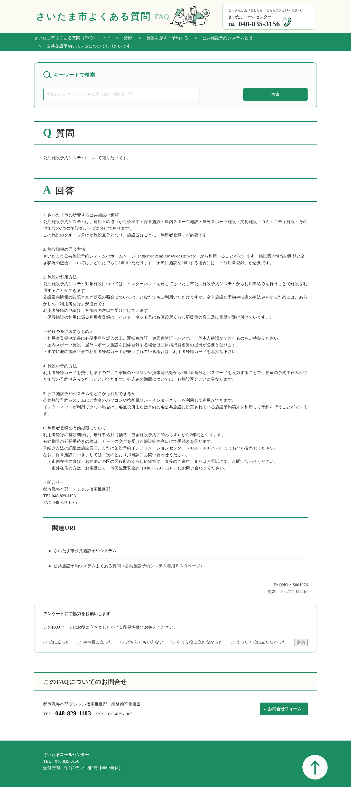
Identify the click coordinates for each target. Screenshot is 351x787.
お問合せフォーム (285, 709)
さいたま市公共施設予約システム (85, 551)
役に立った (59, 642)
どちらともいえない (144, 642)
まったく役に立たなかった (261, 642)
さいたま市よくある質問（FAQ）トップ (72, 38)
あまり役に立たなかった (200, 642)
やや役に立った (97, 642)
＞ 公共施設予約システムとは (221, 38)
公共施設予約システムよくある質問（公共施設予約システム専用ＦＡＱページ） (129, 566)
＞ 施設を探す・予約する (161, 38)
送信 (301, 642)
